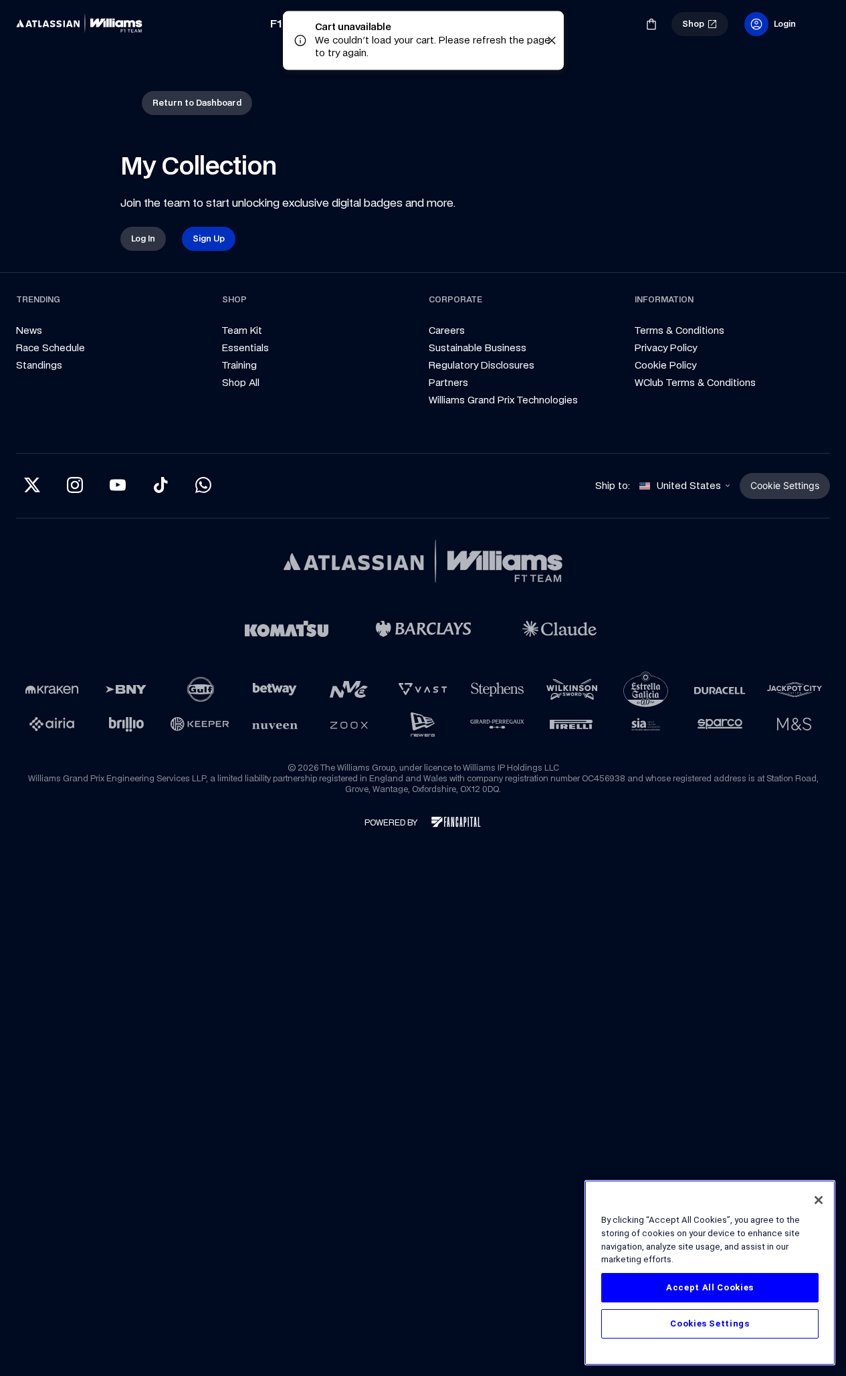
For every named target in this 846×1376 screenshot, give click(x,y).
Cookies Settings (710, 1323)
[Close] (818, 1200)
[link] (83, 24)
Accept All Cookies (710, 1287)
